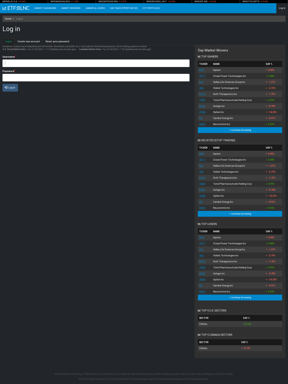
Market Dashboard (45, 8)
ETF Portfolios (151, 8)
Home (8, 18)
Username (8, 56)
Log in (282, 8)
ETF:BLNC (18, 8)
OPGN (202, 112)
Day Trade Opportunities (124, 8)
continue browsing (240, 130)
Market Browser (70, 8)
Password (8, 71)
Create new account (29, 41)
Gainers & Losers (95, 8)
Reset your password (57, 41)
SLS (201, 82)
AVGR (202, 106)
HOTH (202, 94)
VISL (201, 88)
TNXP (202, 100)
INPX (201, 70)
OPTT (202, 76)
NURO (202, 124)
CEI (200, 118)
